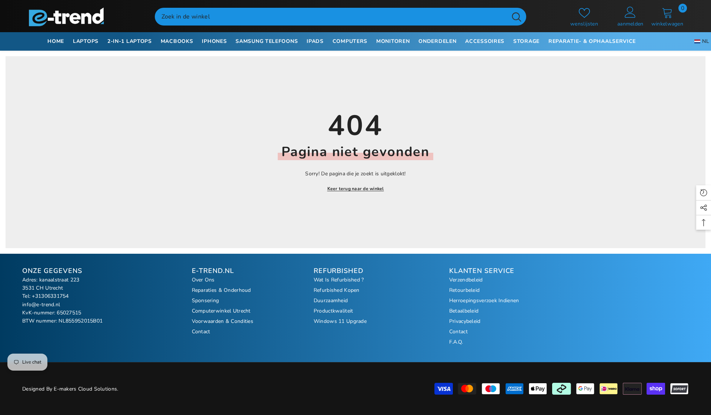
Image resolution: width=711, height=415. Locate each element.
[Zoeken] (340, 17)
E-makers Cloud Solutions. (86, 388)
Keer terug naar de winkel (355, 189)
